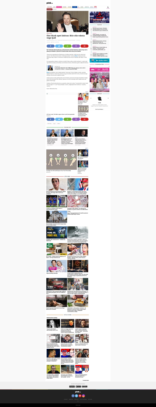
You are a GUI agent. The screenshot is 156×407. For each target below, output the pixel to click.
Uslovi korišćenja (83, 399)
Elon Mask (49, 123)
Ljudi (54, 123)
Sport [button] (82, 7)
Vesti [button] (54, 7)
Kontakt (66, 399)
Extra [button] (91, 7)
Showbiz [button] (64, 7)
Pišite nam (90, 399)
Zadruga (59, 7)
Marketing (71, 399)
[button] (48, 135)
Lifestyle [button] (87, 7)
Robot (59, 123)
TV (78, 7)
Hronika (69, 7)
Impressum (76, 399)
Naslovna (49, 7)
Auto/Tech (49, 33)
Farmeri (74, 7)
